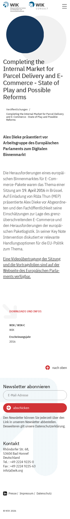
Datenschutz (44, 493)
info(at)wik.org (13, 470)
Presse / (13, 493)
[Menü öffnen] (64, 7)
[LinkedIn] (5, 494)
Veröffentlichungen (17, 109)
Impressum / (27, 493)
